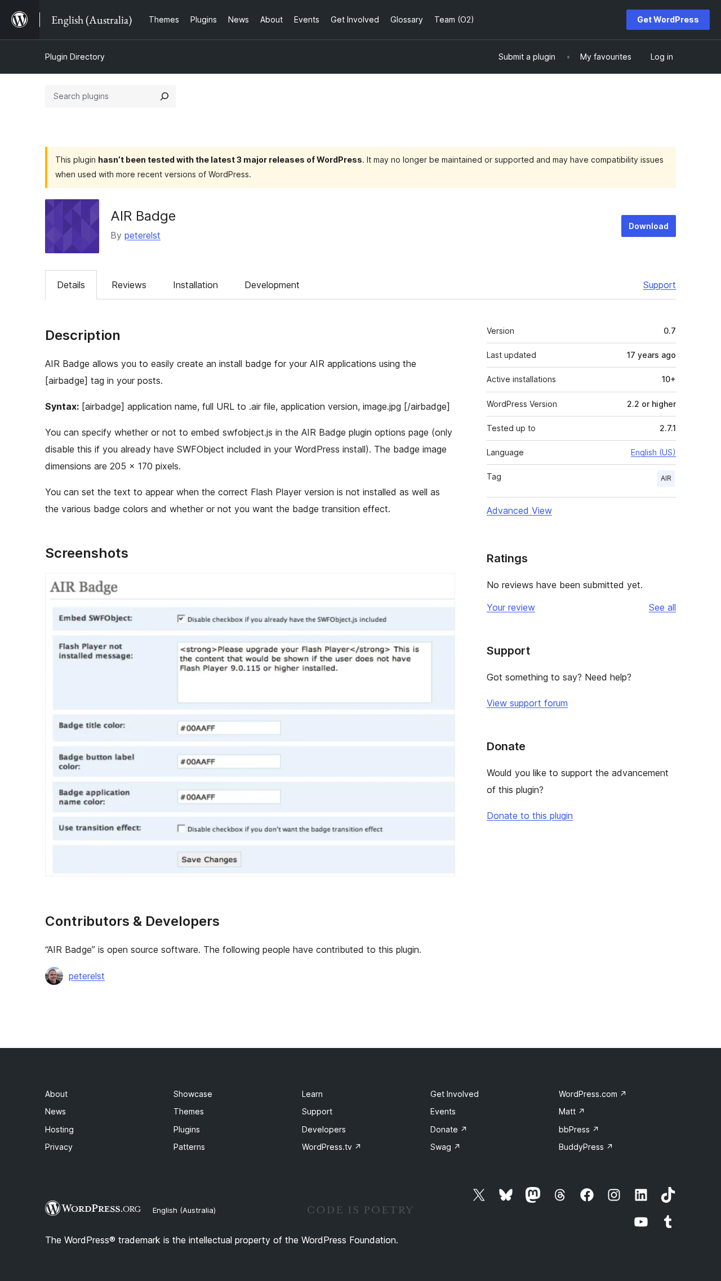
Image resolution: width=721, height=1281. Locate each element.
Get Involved (454, 1094)
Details (71, 284)
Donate (449, 1129)
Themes (188, 1111)
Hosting (59, 1129)
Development (272, 284)
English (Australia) (184, 1210)
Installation (195, 284)
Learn (312, 1094)
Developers (324, 1129)
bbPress (579, 1129)
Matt (572, 1111)
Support (659, 284)
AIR (666, 478)
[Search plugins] (164, 96)
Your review (511, 607)
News (55, 1111)
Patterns (189, 1147)
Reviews (129, 284)
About (56, 1094)
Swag (445, 1147)
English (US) (653, 452)
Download (649, 226)
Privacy (59, 1147)
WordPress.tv (332, 1147)
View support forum (527, 703)
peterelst (142, 235)
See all (662, 607)
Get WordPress (668, 19)
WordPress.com (593, 1094)
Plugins (186, 1129)
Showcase (192, 1094)
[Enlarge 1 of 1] (440, 588)
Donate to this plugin (530, 815)
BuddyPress (586, 1147)
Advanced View (519, 510)
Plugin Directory (75, 56)
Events (443, 1111)
